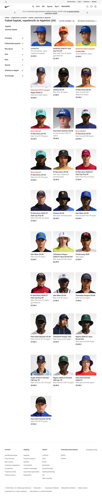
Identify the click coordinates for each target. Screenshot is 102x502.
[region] (13, 52)
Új (33, 6)
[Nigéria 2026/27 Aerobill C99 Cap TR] (63, 365)
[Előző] (15, 13)
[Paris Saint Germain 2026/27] (86, 365)
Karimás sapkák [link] (11, 29)
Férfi (38, 6)
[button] (14, 38)
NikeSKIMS (65, 6)
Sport (57, 6)
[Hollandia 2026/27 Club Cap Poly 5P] (63, 35)
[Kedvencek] (91, 6)
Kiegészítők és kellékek (19, 17)
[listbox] (87, 21)
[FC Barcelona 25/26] (86, 76)
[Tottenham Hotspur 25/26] (86, 282)
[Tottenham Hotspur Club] (63, 323)
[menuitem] (81, 2)
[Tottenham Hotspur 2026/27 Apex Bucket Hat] (63, 241)
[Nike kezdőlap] (8, 7)
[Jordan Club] (86, 35)
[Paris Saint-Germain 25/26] (63, 118)
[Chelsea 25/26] (63, 76)
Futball (7, 17)
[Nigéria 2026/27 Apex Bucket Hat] (86, 323)
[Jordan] (6, 2)
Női (43, 6)
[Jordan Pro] (41, 35)
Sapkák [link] (8, 26)
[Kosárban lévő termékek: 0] (95, 6)
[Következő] (87, 13)
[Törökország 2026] (86, 241)
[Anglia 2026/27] (41, 76)
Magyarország (92, 450)
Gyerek (49, 6)
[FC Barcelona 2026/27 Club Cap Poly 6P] (41, 200)
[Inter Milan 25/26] (86, 200)
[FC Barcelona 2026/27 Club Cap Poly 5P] (86, 159)
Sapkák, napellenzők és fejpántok (40, 17)
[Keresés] (87, 6)
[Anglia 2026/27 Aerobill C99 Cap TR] (41, 365)
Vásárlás (55, 13)
